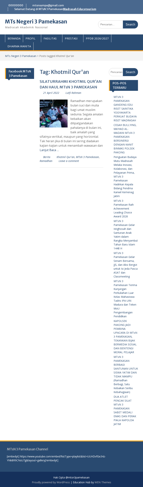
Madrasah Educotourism (79, 9)
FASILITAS (50, 38)
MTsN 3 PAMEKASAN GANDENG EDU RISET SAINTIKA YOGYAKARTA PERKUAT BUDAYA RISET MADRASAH (125, 108)
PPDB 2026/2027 (97, 38)
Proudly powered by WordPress (51, 482)
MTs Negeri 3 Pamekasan (36, 21)
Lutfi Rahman (73, 93)
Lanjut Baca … (49, 150)
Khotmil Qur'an (65, 157)
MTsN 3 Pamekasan (87, 157)
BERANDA (14, 38)
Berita (46, 157)
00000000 (15, 5)
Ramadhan (46, 161)
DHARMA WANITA (19, 46)
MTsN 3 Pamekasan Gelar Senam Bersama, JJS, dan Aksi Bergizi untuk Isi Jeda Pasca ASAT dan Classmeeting (126, 264)
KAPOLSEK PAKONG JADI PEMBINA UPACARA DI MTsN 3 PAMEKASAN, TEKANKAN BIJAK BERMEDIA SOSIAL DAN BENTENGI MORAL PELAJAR (125, 336)
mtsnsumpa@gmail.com (48, 5)
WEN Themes (103, 482)
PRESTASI (71, 38)
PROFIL (30, 38)
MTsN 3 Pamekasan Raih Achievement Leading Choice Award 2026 (124, 208)
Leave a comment (69, 161)
